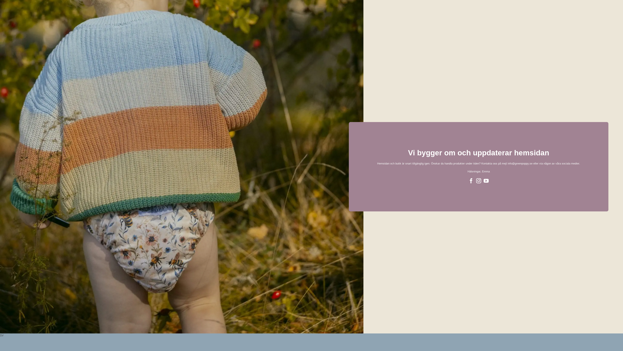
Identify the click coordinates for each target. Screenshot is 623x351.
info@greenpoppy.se (520, 163)
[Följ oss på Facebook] (471, 181)
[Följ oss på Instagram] (478, 181)
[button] (311, 335)
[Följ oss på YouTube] (486, 181)
